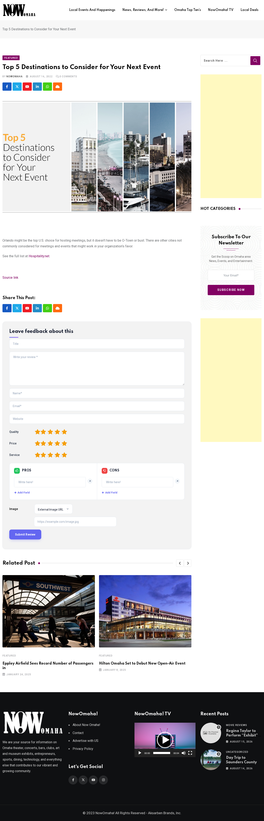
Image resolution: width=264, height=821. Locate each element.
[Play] (140, 753)
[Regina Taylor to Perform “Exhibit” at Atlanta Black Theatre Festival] (210, 733)
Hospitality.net (39, 256)
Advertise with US (85, 741)
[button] (180, 563)
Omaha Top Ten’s (187, 10)
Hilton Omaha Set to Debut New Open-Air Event (142, 663)
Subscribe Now (231, 289)
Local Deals (249, 10)
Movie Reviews (236, 725)
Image (13, 509)
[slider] (161, 753)
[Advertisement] (231, 136)
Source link (10, 278)
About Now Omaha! (86, 725)
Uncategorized (237, 752)
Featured (9, 655)
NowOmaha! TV (220, 10)
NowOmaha (14, 76)
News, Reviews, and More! (143, 10)
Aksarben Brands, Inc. (164, 813)
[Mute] (184, 753)
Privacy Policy (83, 749)
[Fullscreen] (190, 753)
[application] (165, 740)
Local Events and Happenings (92, 10)
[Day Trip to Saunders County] (210, 759)
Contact (78, 733)
